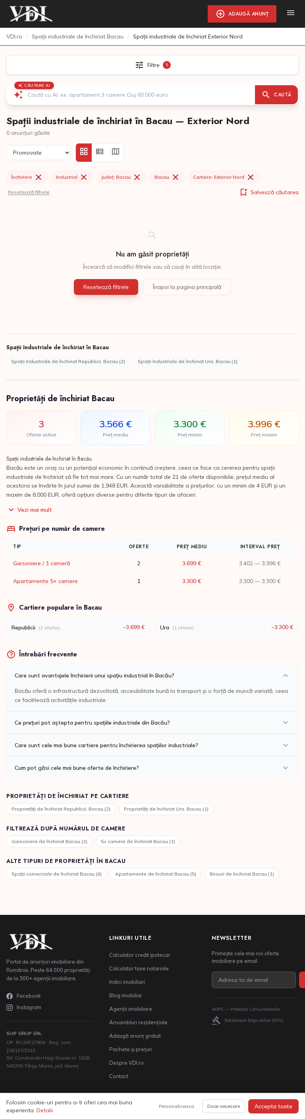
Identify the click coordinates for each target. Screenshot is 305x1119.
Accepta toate (273, 1106)
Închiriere (27, 177)
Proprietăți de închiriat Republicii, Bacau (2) (61, 809)
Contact (118, 1076)
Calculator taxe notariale (139, 968)
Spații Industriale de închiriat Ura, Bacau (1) (187, 361)
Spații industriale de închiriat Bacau (78, 36)
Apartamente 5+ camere (45, 581)
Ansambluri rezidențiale (138, 1022)
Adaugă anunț (242, 14)
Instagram (29, 1007)
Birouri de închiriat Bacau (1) (242, 874)
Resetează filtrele (29, 192)
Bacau (167, 177)
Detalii (45, 1110)
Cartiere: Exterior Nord (224, 177)
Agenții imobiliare (130, 1009)
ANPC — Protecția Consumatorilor (246, 1009)
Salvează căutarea (269, 192)
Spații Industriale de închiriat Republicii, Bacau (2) (68, 361)
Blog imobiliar (125, 995)
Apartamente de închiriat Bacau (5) (155, 874)
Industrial (72, 177)
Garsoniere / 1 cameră (41, 563)
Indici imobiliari (127, 982)
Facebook (29, 996)
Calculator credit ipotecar (139, 955)
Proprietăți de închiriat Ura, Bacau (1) (166, 809)
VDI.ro (14, 36)
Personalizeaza (176, 1106)
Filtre (151, 65)
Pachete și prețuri (130, 1049)
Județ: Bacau (121, 177)
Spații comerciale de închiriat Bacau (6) (57, 874)
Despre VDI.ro (126, 1063)
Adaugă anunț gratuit (135, 1036)
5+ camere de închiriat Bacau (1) (138, 841)
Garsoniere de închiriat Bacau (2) (49, 841)
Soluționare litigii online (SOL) (247, 1020)
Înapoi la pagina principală (187, 287)
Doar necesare (223, 1106)
